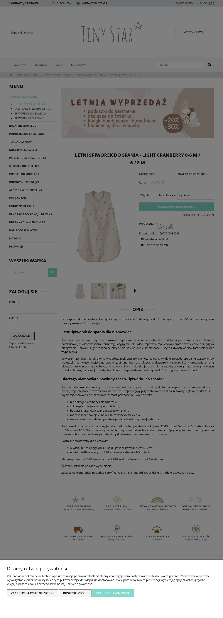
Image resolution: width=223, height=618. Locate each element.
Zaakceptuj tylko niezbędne (32, 593)
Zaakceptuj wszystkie (113, 593)
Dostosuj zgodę (75, 593)
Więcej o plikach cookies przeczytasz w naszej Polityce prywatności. (50, 584)
